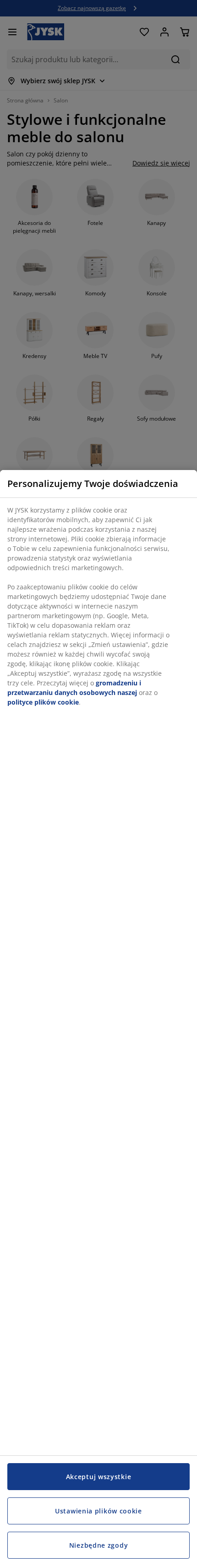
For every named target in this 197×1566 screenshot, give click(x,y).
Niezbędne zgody (98, 1545)
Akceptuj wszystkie (98, 1476)
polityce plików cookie (43, 702)
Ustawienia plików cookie (98, 1511)
